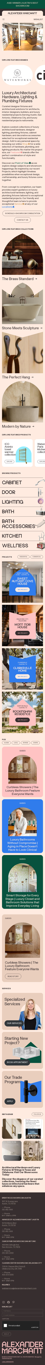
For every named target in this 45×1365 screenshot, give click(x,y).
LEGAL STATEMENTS (8, 1362)
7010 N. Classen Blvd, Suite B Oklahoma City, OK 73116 (13, 1267)
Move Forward (43, 75)
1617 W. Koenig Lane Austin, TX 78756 (10, 1202)
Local (16, 743)
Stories (25, 743)
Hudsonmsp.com (7, 1358)
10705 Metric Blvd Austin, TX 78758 (9, 1224)
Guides (6, 743)
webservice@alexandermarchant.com (19, 1288)
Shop (25, 143)
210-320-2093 (8, 1253)
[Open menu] (3, 19)
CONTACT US (22, 220)
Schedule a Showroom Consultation (22, 213)
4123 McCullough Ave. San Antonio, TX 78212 (11, 1245)
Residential (23, 557)
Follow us (37, 1114)
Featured (15, 152)
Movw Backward (2, 75)
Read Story (13, 976)
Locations (7, 206)
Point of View (22, 163)
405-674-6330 (8, 1274)
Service (18, 203)
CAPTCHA (5, 1319)
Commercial (36, 557)
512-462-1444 (7, 1209)
